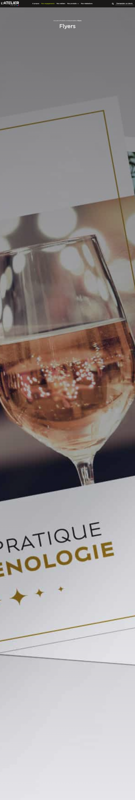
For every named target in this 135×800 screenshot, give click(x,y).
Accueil (55, 20)
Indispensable (71, 20)
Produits (62, 20)
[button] (112, 3)
